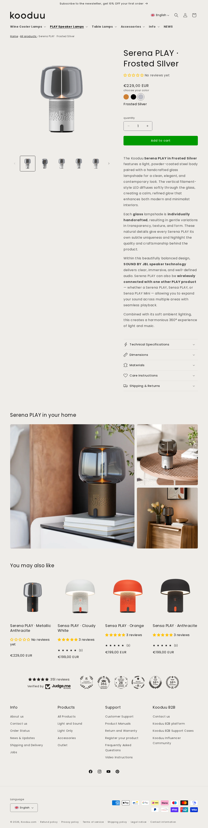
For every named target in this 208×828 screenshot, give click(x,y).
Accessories (67, 738)
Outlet (63, 745)
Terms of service (93, 822)
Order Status (20, 731)
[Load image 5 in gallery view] (95, 163)
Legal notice (138, 822)
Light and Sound (70, 724)
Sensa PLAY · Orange (124, 625)
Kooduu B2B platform (169, 724)
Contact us (18, 724)
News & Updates (22, 738)
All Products (67, 716)
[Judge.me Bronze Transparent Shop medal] (138, 682)
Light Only (65, 731)
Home (14, 36)
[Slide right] (108, 163)
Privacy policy (70, 822)
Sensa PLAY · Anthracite (175, 625)
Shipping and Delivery (26, 745)
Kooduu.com (29, 822)
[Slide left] (14, 163)
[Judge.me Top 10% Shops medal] (155, 682)
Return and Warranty (121, 731)
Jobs (13, 752)
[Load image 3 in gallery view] (61, 163)
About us (17, 716)
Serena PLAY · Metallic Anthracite (30, 628)
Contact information (163, 822)
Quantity (129, 118)
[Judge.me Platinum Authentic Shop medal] (86, 682)
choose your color (136, 90)
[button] (28, 26)
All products (28, 36)
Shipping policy (117, 822)
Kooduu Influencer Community (167, 740)
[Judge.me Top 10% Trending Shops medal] (172, 682)
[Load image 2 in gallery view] (44, 163)
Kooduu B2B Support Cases (173, 731)
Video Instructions (119, 757)
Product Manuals (118, 724)
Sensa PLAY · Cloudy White (76, 628)
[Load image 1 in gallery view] (27, 163)
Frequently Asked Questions (118, 747)
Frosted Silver (135, 104)
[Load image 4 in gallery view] (78, 163)
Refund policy (48, 822)
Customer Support (119, 716)
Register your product (122, 738)
